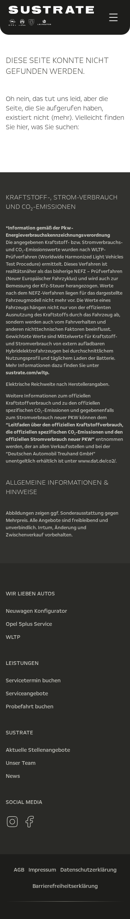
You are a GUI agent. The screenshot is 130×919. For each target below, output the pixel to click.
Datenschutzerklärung (88, 869)
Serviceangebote (27, 693)
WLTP (13, 637)
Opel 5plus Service (29, 624)
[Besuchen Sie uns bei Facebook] (29, 821)
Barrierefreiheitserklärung (65, 886)
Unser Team (20, 763)
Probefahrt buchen (29, 706)
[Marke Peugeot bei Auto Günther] (31, 24)
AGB (19, 869)
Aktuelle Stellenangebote (38, 750)
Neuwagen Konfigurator (36, 611)
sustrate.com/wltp (27, 373)
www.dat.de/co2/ (97, 461)
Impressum (42, 869)
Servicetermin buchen (33, 680)
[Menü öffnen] (113, 17)
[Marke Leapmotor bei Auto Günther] (44, 24)
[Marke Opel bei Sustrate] (12, 24)
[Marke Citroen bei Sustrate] (22, 24)
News (13, 776)
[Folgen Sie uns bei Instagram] (12, 821)
